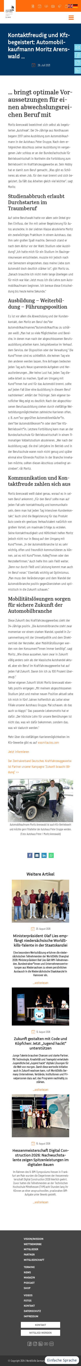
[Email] (37, 855)
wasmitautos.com (48, 742)
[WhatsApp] (51, 855)
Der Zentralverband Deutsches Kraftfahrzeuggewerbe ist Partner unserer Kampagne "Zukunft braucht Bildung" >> (39, 766)
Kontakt (40, 1324)
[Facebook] (29, 855)
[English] (70, 6)
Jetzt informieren (18, 751)
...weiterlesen (40, 982)
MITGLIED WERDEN (40, 1332)
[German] (75, 6)
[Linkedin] (44, 855)
